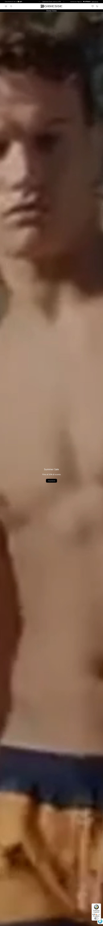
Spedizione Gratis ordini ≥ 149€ (51, 1)
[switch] (96, 918)
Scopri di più (95, 1)
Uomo (54, 11)
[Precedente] (39, 1)
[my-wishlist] (93, 6)
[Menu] (100, 904)
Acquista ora (51, 481)
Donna (49, 11)
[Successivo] (64, 1)
